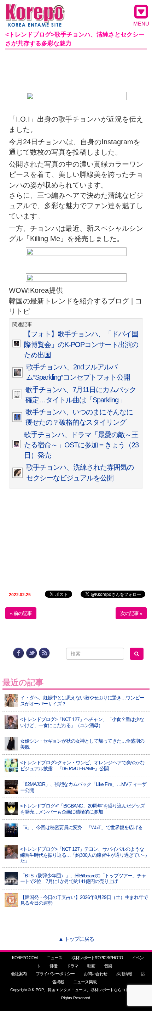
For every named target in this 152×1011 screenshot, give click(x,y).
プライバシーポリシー (55, 973)
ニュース (54, 957)
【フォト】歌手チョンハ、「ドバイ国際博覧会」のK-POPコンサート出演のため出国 (81, 344)
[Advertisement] (76, 69)
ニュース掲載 (85, 981)
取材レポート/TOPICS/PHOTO (97, 957)
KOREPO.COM (24, 957)
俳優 (53, 965)
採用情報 (124, 973)
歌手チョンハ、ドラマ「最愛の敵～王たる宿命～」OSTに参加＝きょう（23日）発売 (81, 445)
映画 (91, 965)
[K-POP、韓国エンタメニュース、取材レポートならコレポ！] (35, 10)
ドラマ (72, 965)
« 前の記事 (21, 613)
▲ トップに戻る (76, 939)
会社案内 (19, 973)
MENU (141, 24)
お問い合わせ (95, 973)
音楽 (108, 965)
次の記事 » (131, 613)
